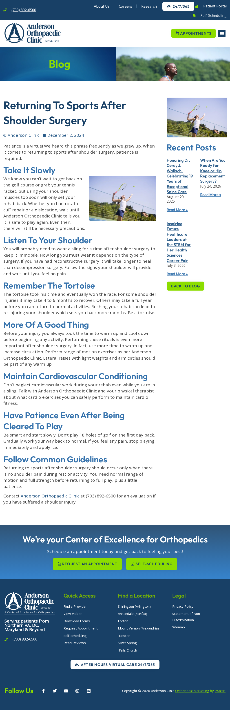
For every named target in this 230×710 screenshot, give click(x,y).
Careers (125, 6)
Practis (220, 690)
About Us (102, 6)
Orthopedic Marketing (192, 690)
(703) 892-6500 (23, 9)
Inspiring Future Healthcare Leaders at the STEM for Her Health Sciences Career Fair (179, 242)
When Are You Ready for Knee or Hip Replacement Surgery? (213, 171)
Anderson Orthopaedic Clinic (50, 496)
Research (149, 6)
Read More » (177, 209)
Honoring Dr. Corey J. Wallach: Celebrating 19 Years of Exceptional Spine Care (180, 176)
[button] (222, 33)
